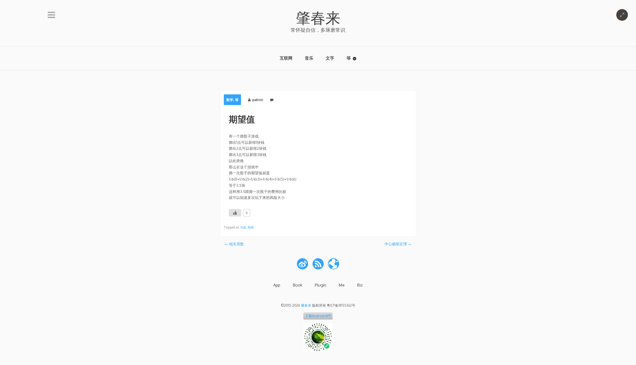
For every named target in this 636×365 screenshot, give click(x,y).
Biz (360, 285)
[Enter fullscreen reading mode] (622, 15)
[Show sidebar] (51, 15)
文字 (330, 58)
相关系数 (236, 244)
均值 (243, 227)
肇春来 (318, 17)
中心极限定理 (396, 244)
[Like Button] (235, 213)
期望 (251, 227)
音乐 (309, 58)
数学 (229, 100)
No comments (286, 100)
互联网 (286, 58)
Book (297, 285)
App (276, 285)
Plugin (320, 285)
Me (342, 285)
